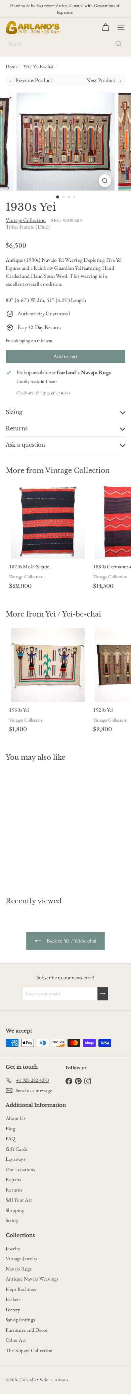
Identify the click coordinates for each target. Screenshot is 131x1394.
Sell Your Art (19, 1200)
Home (11, 67)
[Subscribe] (102, 993)
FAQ (10, 1138)
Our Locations (20, 1169)
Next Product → (104, 80)
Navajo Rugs (19, 1268)
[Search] (118, 43)
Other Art (16, 1340)
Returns (14, 1189)
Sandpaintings (20, 1319)
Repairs (13, 1179)
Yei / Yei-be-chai (38, 67)
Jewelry (13, 1248)
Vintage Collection (77, 471)
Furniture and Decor (27, 1330)
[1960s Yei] (47, 682)
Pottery (13, 1309)
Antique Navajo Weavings (32, 1279)
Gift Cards (17, 1149)
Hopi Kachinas (21, 1289)
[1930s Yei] (47, 825)
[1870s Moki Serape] (47, 538)
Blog (10, 1128)
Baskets (13, 1299)
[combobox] (65, 43)
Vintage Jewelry (22, 1258)
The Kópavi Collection (29, 1350)
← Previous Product (30, 80)
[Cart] (105, 27)
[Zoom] (104, 180)
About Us (16, 1118)
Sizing (12, 1220)
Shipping (15, 1210)
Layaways (15, 1159)
